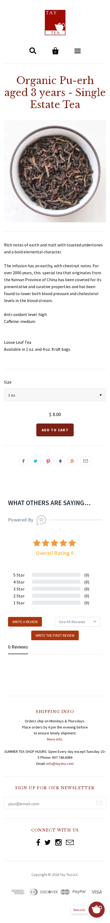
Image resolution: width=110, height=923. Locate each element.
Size (7, 382)
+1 (72, 461)
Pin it (48, 461)
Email (85, 461)
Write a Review (25, 621)
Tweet (35, 461)
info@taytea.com (60, 763)
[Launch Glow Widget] (97, 910)
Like (23, 461)
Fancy (60, 461)
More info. (55, 739)
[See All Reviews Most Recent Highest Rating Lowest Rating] (77, 622)
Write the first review (55, 635)
